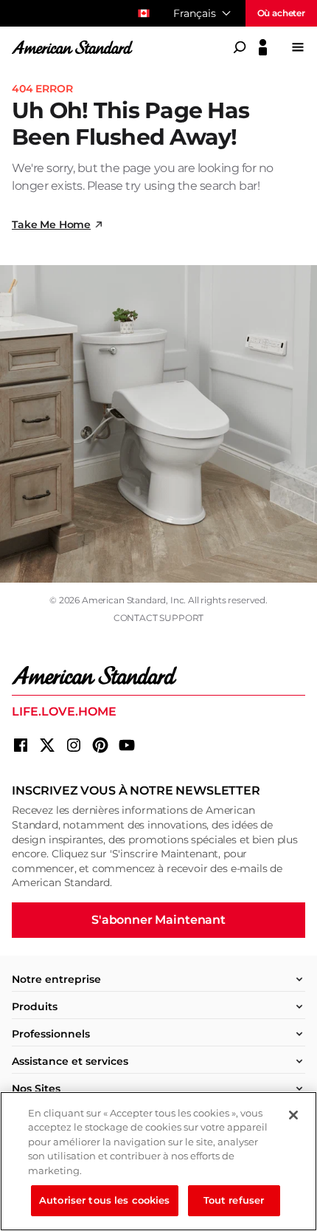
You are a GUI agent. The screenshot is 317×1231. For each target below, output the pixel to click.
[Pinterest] (100, 745)
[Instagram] (74, 745)
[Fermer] (293, 1115)
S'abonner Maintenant (158, 920)
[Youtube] (127, 745)
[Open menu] (297, 47)
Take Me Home (51, 224)
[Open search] (239, 47)
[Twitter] (47, 745)
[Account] (263, 47)
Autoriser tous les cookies (104, 1200)
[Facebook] (20, 745)
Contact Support (159, 617)
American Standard (124, 600)
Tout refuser (234, 1200)
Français (194, 13)
